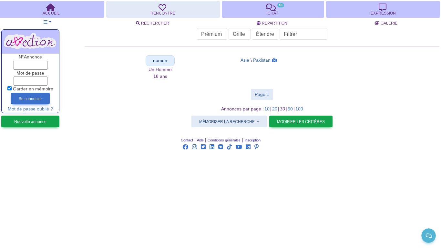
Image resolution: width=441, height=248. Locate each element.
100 (299, 109)
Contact (187, 140)
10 (267, 109)
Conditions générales (224, 140)
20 (274, 109)
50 (290, 109)
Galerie (389, 23)
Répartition (274, 23)
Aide (200, 140)
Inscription (252, 140)
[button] (47, 22)
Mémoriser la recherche (227, 121)
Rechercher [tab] (155, 23)
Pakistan (262, 60)
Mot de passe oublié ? (30, 109)
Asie (245, 60)
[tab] (163, 9)
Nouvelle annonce (30, 121)
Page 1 (264, 94)
